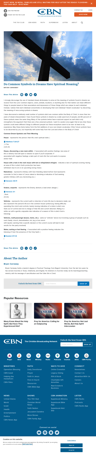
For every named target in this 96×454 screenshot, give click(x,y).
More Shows (32, 415)
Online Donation (58, 369)
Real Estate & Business (57, 387)
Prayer (30, 373)
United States (10, 399)
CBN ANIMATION (59, 395)
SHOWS (31, 395)
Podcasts (79, 402)
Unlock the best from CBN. (30, 283)
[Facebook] (21, 94)
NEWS (6, 395)
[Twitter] (26, 94)
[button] (11, 142)
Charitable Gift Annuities (57, 381)
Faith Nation (32, 408)
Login (90, 10)
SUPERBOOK (53, 22)
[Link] (35, 94)
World (6, 402)
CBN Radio (79, 399)
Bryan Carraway (11, 88)
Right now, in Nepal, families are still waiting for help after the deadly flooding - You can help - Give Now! (46, 3)
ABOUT (74, 22)
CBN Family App (34, 419)
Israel (6, 406)
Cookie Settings (71, 440)
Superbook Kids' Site (58, 409)
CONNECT (79, 366)
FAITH (42, 22)
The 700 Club (18, 22)
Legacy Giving (57, 373)
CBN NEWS (32, 22)
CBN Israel (8, 373)
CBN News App (10, 420)
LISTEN (65, 22)
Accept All (71, 450)
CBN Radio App (81, 406)
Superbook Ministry (59, 399)
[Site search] (82, 23)
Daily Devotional (34, 369)
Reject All (71, 445)
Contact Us (78, 10)
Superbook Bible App (58, 403)
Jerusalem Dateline (35, 412)
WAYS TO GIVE (58, 366)
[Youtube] (39, 432)
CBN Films (8, 382)
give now (83, 14)
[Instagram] (51, 432)
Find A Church (33, 380)
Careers (78, 380)
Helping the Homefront (9, 377)
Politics (7, 416)
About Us (79, 383)
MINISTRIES (9, 366)
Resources (31, 383)
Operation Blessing (12, 369)
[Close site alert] (91, 3)
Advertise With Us (82, 376)
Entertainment (10, 413)
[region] (48, 445)
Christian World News (33, 403)
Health (7, 409)
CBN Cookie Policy (27, 444)
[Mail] (30, 94)
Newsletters (80, 369)
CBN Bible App (33, 387)
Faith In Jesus (33, 376)
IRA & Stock (56, 376)
